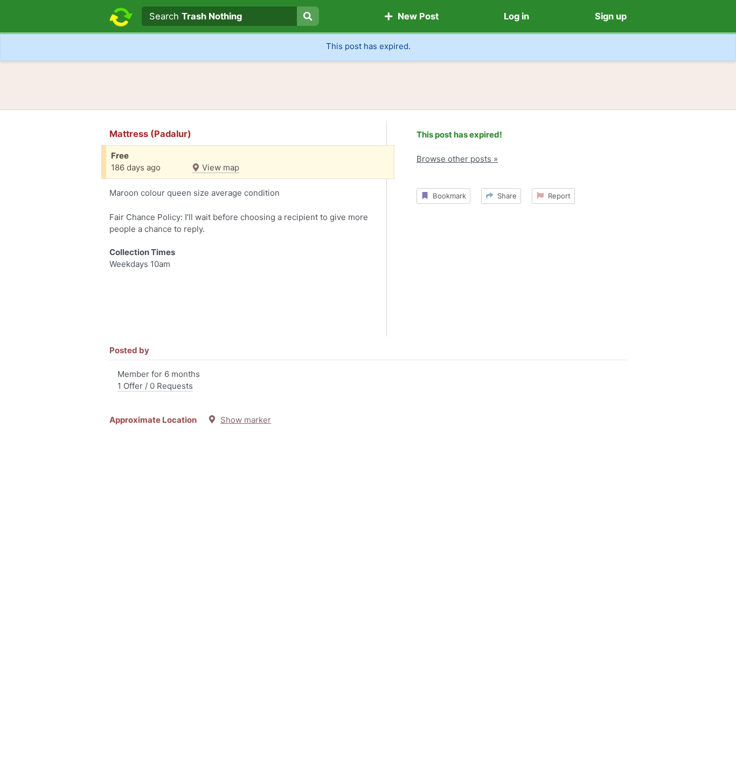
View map (219, 167)
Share (505, 195)
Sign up (611, 16)
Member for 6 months (158, 380)
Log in (516, 16)
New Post (416, 16)
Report (557, 195)
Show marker (245, 420)
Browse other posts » (457, 159)
